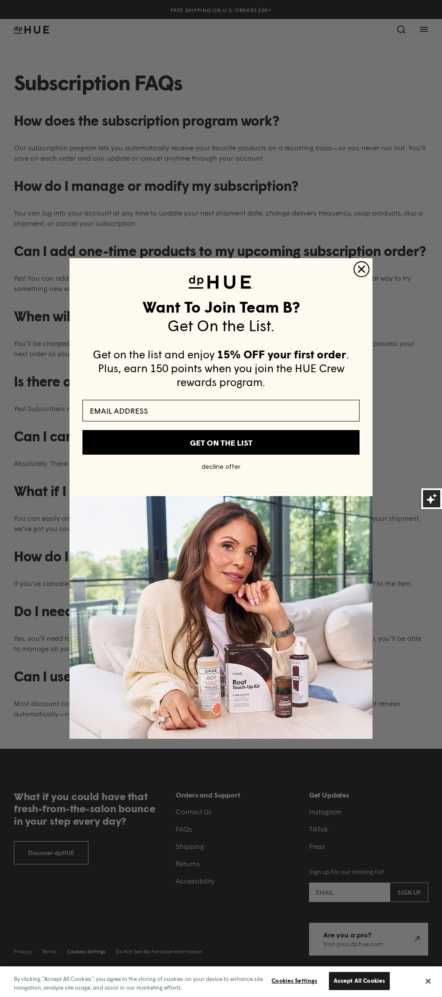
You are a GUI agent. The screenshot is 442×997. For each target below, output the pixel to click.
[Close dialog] (361, 269)
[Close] (428, 981)
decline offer (221, 466)
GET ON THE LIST (221, 442)
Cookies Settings (294, 980)
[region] (221, 981)
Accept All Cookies (359, 980)
